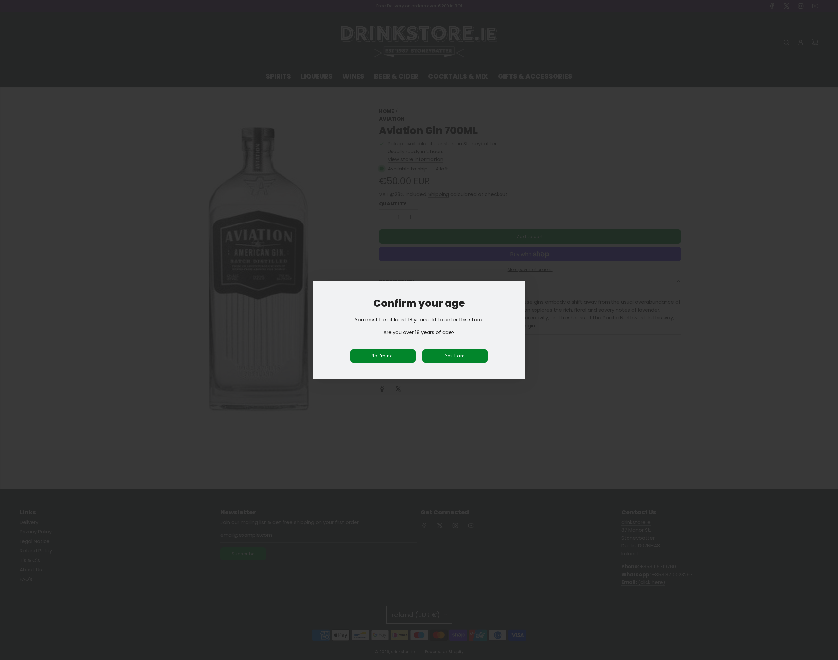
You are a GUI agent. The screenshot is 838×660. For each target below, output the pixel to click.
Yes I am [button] (455, 356)
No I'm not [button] (383, 356)
